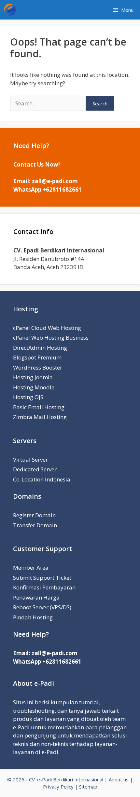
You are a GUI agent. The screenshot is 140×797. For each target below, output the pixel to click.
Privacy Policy (58, 786)
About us (119, 779)
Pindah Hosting (33, 617)
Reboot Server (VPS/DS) (42, 607)
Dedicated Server (35, 469)
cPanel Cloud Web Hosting (47, 327)
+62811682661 (62, 189)
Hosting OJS (28, 397)
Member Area (31, 567)
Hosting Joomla (33, 377)
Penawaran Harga (36, 597)
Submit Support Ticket (42, 577)
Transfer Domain (35, 525)
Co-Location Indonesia (41, 479)
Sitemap (88, 786)
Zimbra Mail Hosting (40, 417)
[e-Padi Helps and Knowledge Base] (11, 10)
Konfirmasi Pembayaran (44, 587)
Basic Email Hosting (38, 407)
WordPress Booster (37, 367)
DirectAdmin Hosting (40, 347)
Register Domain (34, 515)
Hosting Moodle (33, 387)
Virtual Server (30, 459)
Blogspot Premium (37, 357)
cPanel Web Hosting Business (51, 337)
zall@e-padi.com (55, 181)
